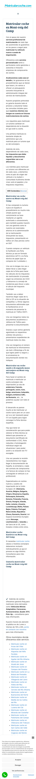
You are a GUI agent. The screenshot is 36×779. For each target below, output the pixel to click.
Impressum (31, 775)
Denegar (18, 765)
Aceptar (18, 760)
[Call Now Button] (5, 775)
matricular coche (23, 541)
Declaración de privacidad (17, 775)
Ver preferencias (18, 771)
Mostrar (23, 191)
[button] (33, 738)
